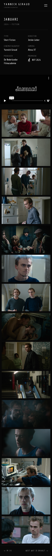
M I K (8, 551)
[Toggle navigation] (45, 5)
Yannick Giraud (17, 5)
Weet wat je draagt (37, 551)
